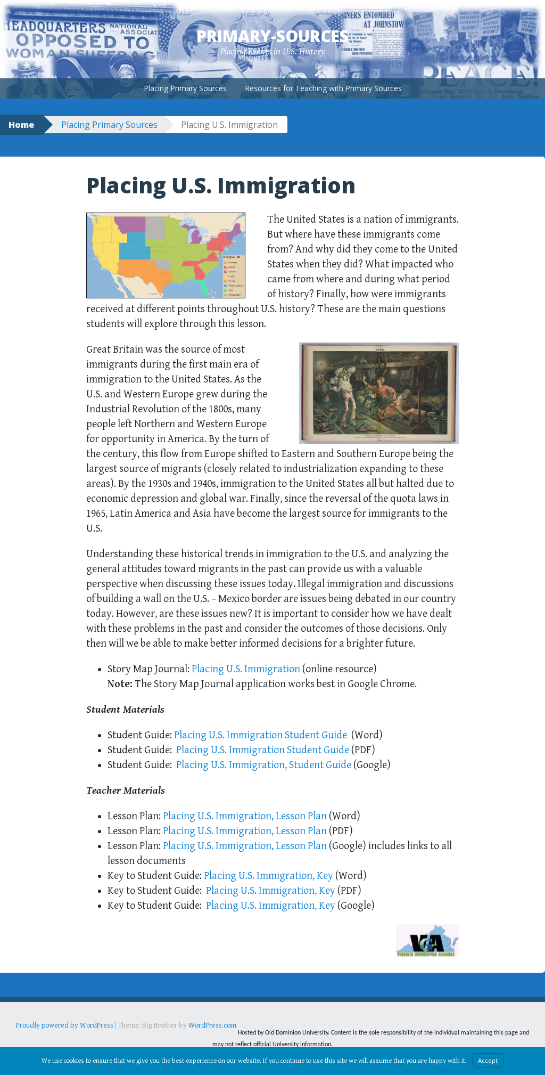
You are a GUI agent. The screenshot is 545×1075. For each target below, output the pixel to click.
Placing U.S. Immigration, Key (268, 876)
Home (21, 125)
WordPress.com (212, 1025)
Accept (488, 1060)
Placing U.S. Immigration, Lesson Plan (245, 816)
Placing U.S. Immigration (247, 669)
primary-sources (272, 36)
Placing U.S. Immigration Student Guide (260, 735)
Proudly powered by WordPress (64, 1025)
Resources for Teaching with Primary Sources (323, 88)
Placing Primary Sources (185, 88)
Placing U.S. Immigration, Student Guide (263, 765)
